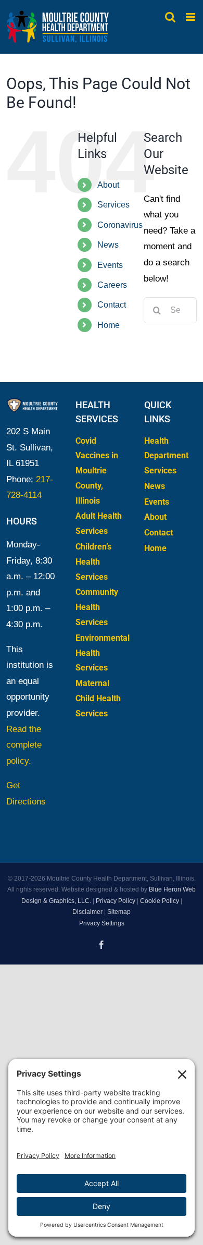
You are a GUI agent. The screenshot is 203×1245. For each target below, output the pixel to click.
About (108, 184)
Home (108, 325)
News (108, 244)
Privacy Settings (101, 923)
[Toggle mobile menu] (191, 16)
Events (110, 265)
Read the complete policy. (24, 745)
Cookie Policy (159, 901)
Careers (112, 284)
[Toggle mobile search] (170, 16)
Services (113, 204)
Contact (111, 304)
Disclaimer (87, 912)
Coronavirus (120, 225)
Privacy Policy (115, 901)
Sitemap (119, 912)
